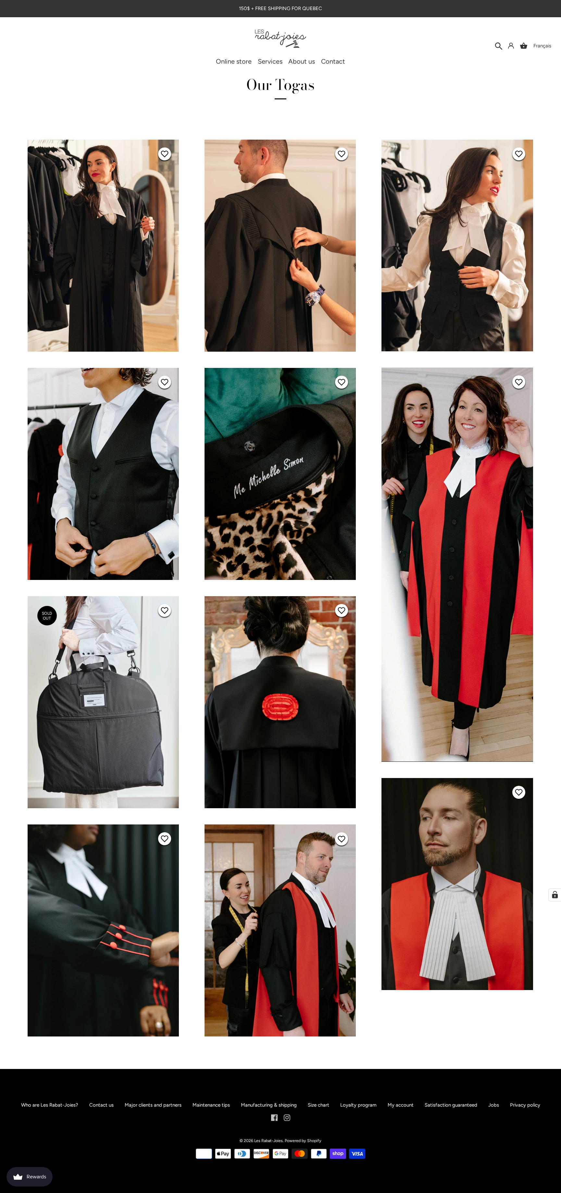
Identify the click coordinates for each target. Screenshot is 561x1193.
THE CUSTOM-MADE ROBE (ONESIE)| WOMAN (103, 245)
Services (270, 61)
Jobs (493, 1105)
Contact (333, 61)
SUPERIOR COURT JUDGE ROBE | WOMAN (280, 702)
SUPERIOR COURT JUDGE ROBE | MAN (457, 883)
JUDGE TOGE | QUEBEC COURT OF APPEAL (103, 930)
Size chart (318, 1105)
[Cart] (524, 46)
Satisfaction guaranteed (451, 1105)
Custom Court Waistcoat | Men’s (103, 473)
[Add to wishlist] (164, 153)
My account (401, 1105)
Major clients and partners (153, 1105)
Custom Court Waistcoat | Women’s (457, 245)
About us (301, 61)
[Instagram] (287, 1117)
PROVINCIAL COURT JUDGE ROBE (280, 930)
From (103, 254)
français (542, 46)
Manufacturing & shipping (269, 1105)
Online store (234, 61)
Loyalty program (358, 1105)
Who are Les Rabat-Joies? (49, 1105)
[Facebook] (274, 1117)
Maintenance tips (211, 1105)
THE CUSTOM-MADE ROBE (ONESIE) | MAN (280, 245)
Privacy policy (525, 1105)
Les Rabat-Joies (268, 1140)
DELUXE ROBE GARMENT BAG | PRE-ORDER (103, 702)
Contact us (101, 1105)
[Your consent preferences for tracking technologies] (555, 895)
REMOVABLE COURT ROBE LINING (280, 473)
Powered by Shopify (303, 1140)
